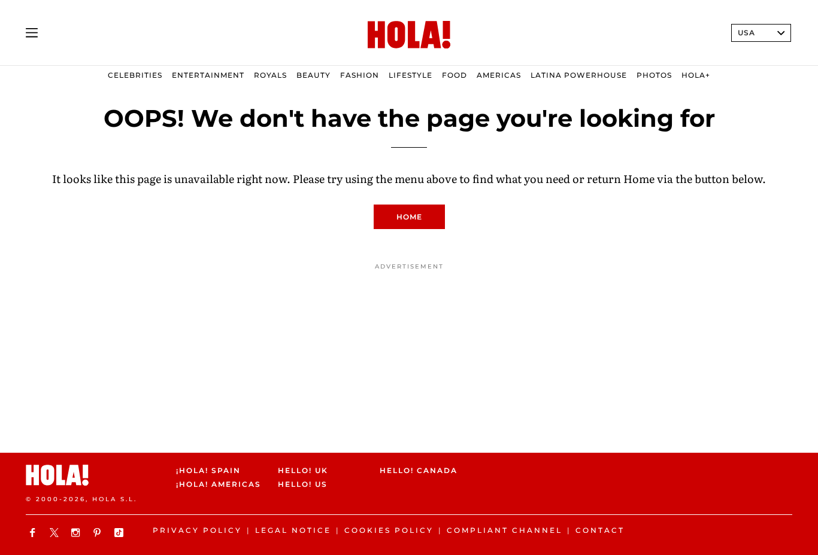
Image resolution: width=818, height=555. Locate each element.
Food (454, 75)
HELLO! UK (303, 470)
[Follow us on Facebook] (34, 532)
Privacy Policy (197, 530)
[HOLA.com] (409, 35)
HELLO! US (303, 484)
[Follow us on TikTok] (120, 532)
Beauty (313, 75)
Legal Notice (293, 530)
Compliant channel (504, 530)
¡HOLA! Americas (216, 484)
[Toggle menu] (32, 33)
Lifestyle (410, 75)
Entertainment (208, 75)
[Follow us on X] (56, 532)
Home (409, 216)
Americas (499, 75)
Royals (270, 75)
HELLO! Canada (419, 470)
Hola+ (695, 75)
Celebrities (135, 75)
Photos (654, 75)
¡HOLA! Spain (208, 470)
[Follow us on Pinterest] (99, 532)
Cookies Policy (389, 530)
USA (746, 32)
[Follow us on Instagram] (77, 532)
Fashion (359, 75)
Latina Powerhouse (579, 75)
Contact (600, 530)
